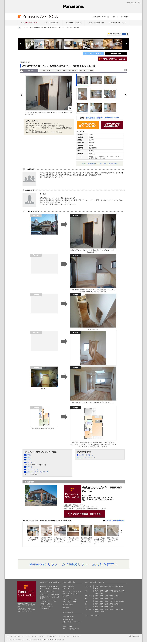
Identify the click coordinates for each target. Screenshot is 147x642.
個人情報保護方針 (52, 636)
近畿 (86, 601)
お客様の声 (66, 607)
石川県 (106, 595)
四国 (86, 606)
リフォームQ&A (67, 626)
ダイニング (72, 591)
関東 (86, 591)
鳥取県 (96, 604)
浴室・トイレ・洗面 (86, 70)
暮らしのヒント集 (68, 619)
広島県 (111, 604)
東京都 (116, 591)
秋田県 (106, 586)
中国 (86, 604)
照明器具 (29, 467)
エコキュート (30, 462)
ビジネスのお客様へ (120, 17)
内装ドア (29, 457)
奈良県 (116, 601)
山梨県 (96, 593)
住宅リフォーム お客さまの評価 (49, 594)
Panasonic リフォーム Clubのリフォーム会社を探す (72, 564)
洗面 (72, 594)
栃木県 (101, 593)
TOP (23, 27)
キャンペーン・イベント (118, 22)
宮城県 (116, 586)
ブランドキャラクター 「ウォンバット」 (46, 607)
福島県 (96, 588)
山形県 (121, 586)
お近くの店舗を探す (51, 22)
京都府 (101, 601)
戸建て (64, 588)
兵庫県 (111, 601)
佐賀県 (101, 609)
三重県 (111, 598)
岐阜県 (96, 598)
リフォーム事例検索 (33, 27)
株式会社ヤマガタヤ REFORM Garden (102, 118)
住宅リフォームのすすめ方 (47, 591)
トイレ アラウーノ (33, 469)
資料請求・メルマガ (101, 17)
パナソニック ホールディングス (71, 636)
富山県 (101, 595)
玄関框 (28, 455)
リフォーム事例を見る (29, 22)
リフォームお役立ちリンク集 (71, 629)
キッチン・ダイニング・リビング (66, 70)
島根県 (101, 604)
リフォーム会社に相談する (92, 615)
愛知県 (106, 598)
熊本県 (111, 609)
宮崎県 (121, 609)
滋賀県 (96, 601)
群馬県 (101, 591)
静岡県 (101, 598)
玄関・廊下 (46, 70)
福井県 (111, 595)
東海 (86, 598)
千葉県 (111, 591)
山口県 (116, 604)
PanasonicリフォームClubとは (49, 586)
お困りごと (45, 27)
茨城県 (96, 591)
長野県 (116, 595)
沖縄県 (103, 611)
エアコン (29, 460)
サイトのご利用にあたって (15, 636)
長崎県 (106, 609)
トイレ (68, 594)
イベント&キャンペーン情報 (48, 601)
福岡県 (96, 609)
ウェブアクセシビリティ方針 (35, 636)
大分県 (116, 609)
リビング (78, 591)
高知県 (111, 606)
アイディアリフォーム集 (69, 599)
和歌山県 (121, 601)
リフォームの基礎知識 (73, 22)
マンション (71, 588)
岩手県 (111, 586)
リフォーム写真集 (68, 604)
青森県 (101, 586)
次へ (126, 44)
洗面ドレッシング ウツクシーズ (37, 472)
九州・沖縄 (88, 609)
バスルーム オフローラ (87, 457)
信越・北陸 (88, 595)
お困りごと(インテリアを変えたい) (63, 27)
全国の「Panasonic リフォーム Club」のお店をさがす (100, 164)
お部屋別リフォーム (68, 616)
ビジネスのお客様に (46, 604)
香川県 (101, 606)
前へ (21, 44)
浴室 (64, 594)
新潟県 (96, 595)
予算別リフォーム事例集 (69, 602)
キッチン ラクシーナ (86, 455)
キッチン (65, 591)
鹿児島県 (97, 611)
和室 (76, 594)
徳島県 (96, 606)
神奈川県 (121, 591)
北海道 (96, 586)
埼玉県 (106, 591)
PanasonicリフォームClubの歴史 (49, 588)
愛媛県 (106, 606)
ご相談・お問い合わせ (96, 22)
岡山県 (106, 604)
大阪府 (106, 601)
